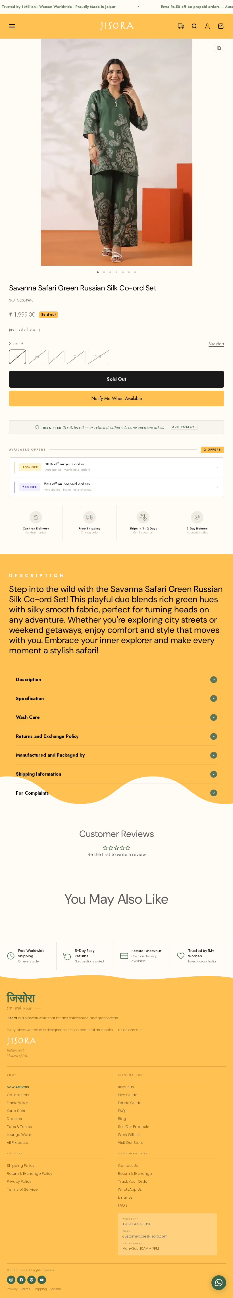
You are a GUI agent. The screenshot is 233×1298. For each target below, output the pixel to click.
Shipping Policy (20, 1165)
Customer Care (132, 1153)
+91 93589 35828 (136, 1224)
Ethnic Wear (17, 1102)
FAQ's (123, 1110)
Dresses (14, 1118)
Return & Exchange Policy (29, 1173)
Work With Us (129, 1134)
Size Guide (128, 1094)
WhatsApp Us (130, 1189)
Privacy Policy (19, 1181)
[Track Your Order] (178, 26)
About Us (126, 1087)
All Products (17, 1142)
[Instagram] (11, 1280)
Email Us (125, 1197)
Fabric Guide (130, 1102)
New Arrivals (18, 1087)
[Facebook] (21, 1280)
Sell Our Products (133, 1126)
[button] (218, 1282)
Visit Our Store (130, 1142)
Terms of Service (22, 1189)
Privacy (12, 1289)
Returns (56, 1289)
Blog (122, 1118)
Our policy (182, 427)
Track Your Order (133, 1181)
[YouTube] (42, 1280)
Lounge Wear (19, 1134)
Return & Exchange (135, 1173)
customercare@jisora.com (145, 1236)
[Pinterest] (31, 1280)
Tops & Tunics (19, 1126)
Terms (25, 1289)
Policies (15, 1153)
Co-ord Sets (18, 1094)
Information (130, 1075)
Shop (11, 1075)
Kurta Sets (16, 1110)
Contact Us (128, 1165)
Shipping (40, 1289)
